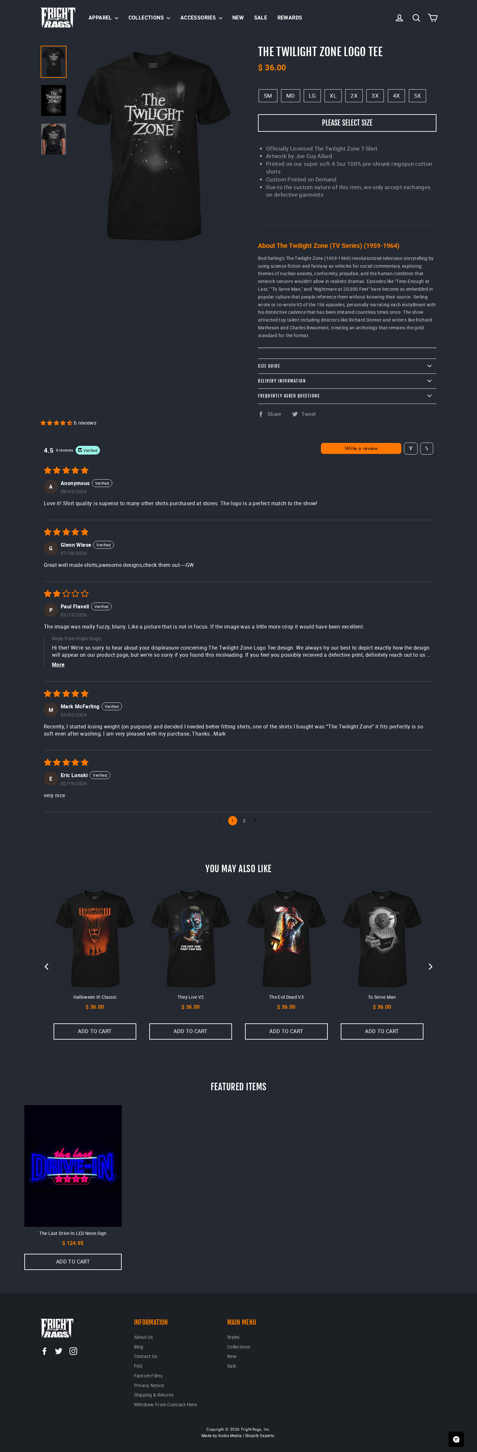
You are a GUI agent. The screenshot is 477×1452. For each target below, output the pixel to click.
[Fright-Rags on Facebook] (44, 1351)
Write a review (361, 448)
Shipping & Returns (154, 1395)
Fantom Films (148, 1376)
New (238, 17)
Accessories (198, 17)
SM (268, 95)
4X (396, 95)
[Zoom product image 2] (53, 139)
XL (333, 95)
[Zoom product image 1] (53, 100)
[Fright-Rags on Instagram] (73, 1351)
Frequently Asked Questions (289, 395)
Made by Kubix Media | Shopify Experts (238, 1435)
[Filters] (411, 449)
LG (312, 95)
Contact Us (145, 1356)
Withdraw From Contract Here (165, 1404)
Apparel (101, 17)
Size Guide (269, 366)
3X (375, 95)
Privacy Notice (149, 1385)
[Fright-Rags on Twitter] (59, 1351)
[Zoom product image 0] (53, 61)
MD (290, 95)
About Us (143, 1337)
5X (417, 95)
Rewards (289, 17)
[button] (57, 422)
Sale (260, 17)
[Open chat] (456, 1439)
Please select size (347, 122)
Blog (138, 1347)
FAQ (138, 1366)
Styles (233, 1337)
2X (354, 95)
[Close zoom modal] (153, 146)
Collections (146, 17)
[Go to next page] (256, 820)
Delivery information (282, 381)
